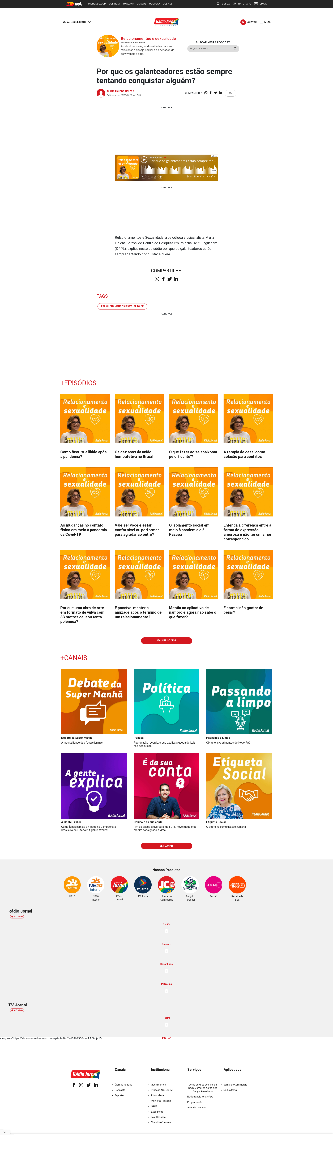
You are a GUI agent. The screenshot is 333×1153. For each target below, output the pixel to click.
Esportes (120, 1095)
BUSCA (226, 3)
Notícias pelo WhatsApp (200, 1096)
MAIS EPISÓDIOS (166, 640)
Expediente (157, 1111)
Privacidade (157, 1095)
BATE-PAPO (244, 3)
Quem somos (158, 1084)
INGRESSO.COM (97, 3)
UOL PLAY (154, 3)
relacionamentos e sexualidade (122, 306)
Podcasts (120, 1090)
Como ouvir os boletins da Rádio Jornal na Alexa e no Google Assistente (202, 1088)
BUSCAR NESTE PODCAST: (213, 42)
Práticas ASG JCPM (162, 1090)
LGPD (154, 1106)
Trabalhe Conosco (161, 1122)
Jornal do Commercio (235, 1084)
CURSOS (141, 3)
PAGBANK (128, 3)
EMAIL (263, 3)
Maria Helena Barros (120, 91)
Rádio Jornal (230, 1090)
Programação (194, 1102)
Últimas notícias (123, 1084)
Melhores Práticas (161, 1100)
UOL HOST (114, 3)
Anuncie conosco (196, 1107)
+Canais (73, 658)
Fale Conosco (158, 1117)
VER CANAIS (166, 845)
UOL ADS (168, 3)
